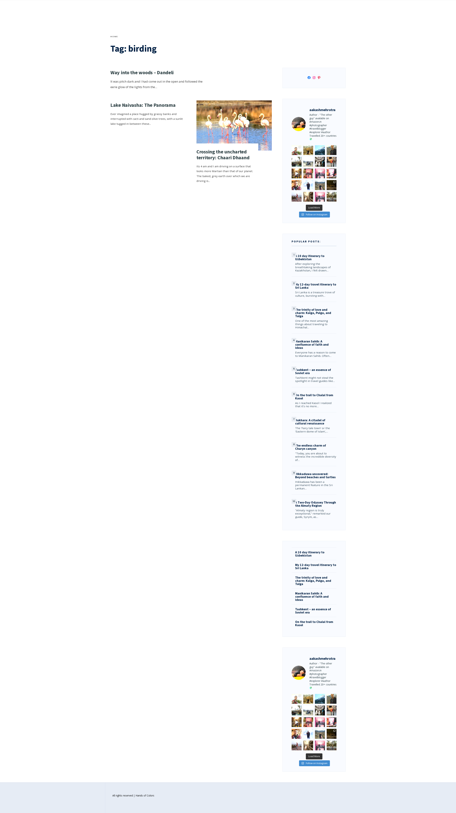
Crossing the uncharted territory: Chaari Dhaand (222, 154)
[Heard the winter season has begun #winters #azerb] (308, 185)
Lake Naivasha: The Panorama (142, 105)
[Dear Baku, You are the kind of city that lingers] (297, 185)
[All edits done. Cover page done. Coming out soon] (320, 197)
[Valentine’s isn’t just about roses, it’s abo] (332, 162)
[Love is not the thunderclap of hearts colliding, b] (297, 174)
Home (114, 36)
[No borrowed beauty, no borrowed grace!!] (297, 150)
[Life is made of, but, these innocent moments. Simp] (320, 162)
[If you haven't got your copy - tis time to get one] (308, 174)
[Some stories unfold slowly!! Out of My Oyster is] (320, 174)
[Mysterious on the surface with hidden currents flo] (297, 197)
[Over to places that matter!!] (308, 162)
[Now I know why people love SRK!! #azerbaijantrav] (320, 185)
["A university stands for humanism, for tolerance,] (332, 197)
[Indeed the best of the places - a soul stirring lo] (308, 197)
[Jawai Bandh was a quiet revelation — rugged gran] (332, 185)
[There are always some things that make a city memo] (297, 162)
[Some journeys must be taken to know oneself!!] (332, 150)
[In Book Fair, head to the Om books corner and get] (332, 174)
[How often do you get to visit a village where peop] (308, 150)
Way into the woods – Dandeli (142, 72)
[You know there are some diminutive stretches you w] (320, 150)
